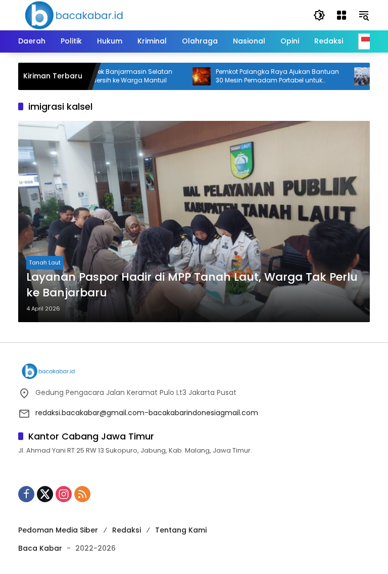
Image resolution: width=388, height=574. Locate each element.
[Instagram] (64, 494)
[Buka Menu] (341, 15)
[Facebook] (26, 494)
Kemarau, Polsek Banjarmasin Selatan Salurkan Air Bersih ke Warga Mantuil (101, 76)
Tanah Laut (45, 262)
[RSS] (82, 494)
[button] (319, 15)
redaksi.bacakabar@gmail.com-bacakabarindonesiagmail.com (146, 413)
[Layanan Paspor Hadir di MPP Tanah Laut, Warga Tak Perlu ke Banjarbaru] (194, 221)
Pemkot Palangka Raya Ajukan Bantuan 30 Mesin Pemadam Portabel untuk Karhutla (265, 76)
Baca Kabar (40, 548)
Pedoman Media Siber (58, 530)
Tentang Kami (181, 530)
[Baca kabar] (73, 15)
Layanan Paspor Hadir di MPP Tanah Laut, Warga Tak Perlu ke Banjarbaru (192, 285)
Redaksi (126, 530)
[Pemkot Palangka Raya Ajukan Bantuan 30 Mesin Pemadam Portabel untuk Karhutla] (189, 76)
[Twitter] (45, 494)
